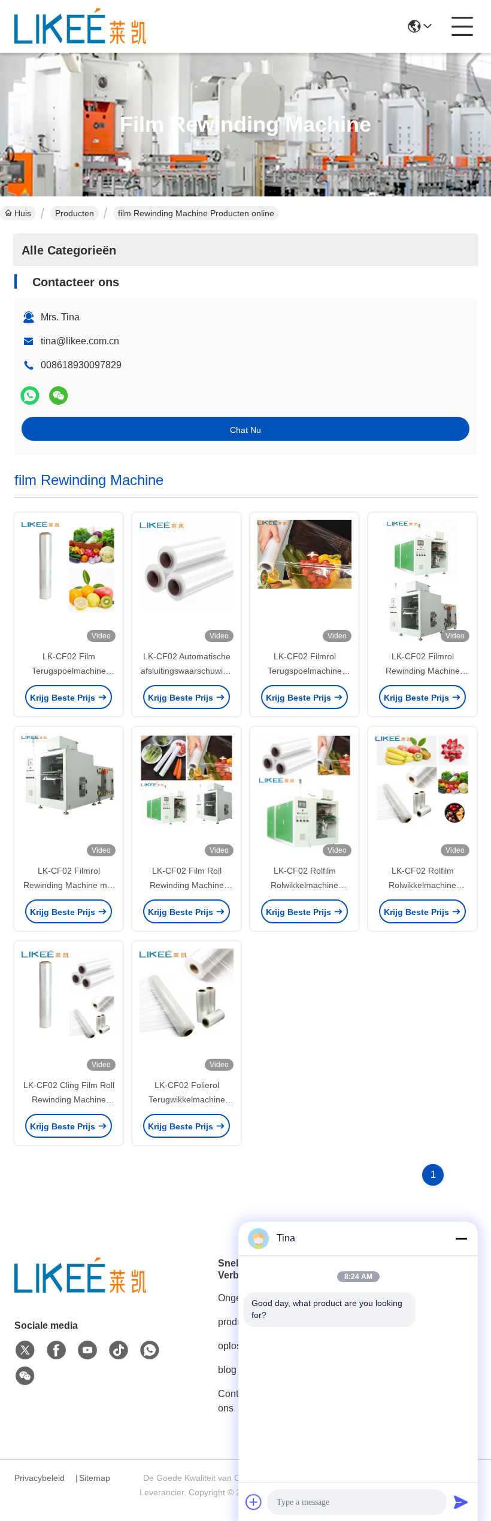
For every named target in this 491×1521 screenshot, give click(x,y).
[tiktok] (118, 1350)
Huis (22, 213)
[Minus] (461, 1238)
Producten (74, 213)
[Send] (461, 1502)
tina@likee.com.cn (80, 341)
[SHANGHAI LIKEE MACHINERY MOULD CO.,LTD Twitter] (25, 1350)
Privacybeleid (39, 1478)
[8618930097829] (149, 1350)
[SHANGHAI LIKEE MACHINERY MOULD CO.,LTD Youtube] (87, 1350)
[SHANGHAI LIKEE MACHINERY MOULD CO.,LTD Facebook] (56, 1350)
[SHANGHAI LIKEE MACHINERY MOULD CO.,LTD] (80, 26)
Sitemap (94, 1478)
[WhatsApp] (30, 395)
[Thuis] (80, 1290)
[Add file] (254, 1502)
